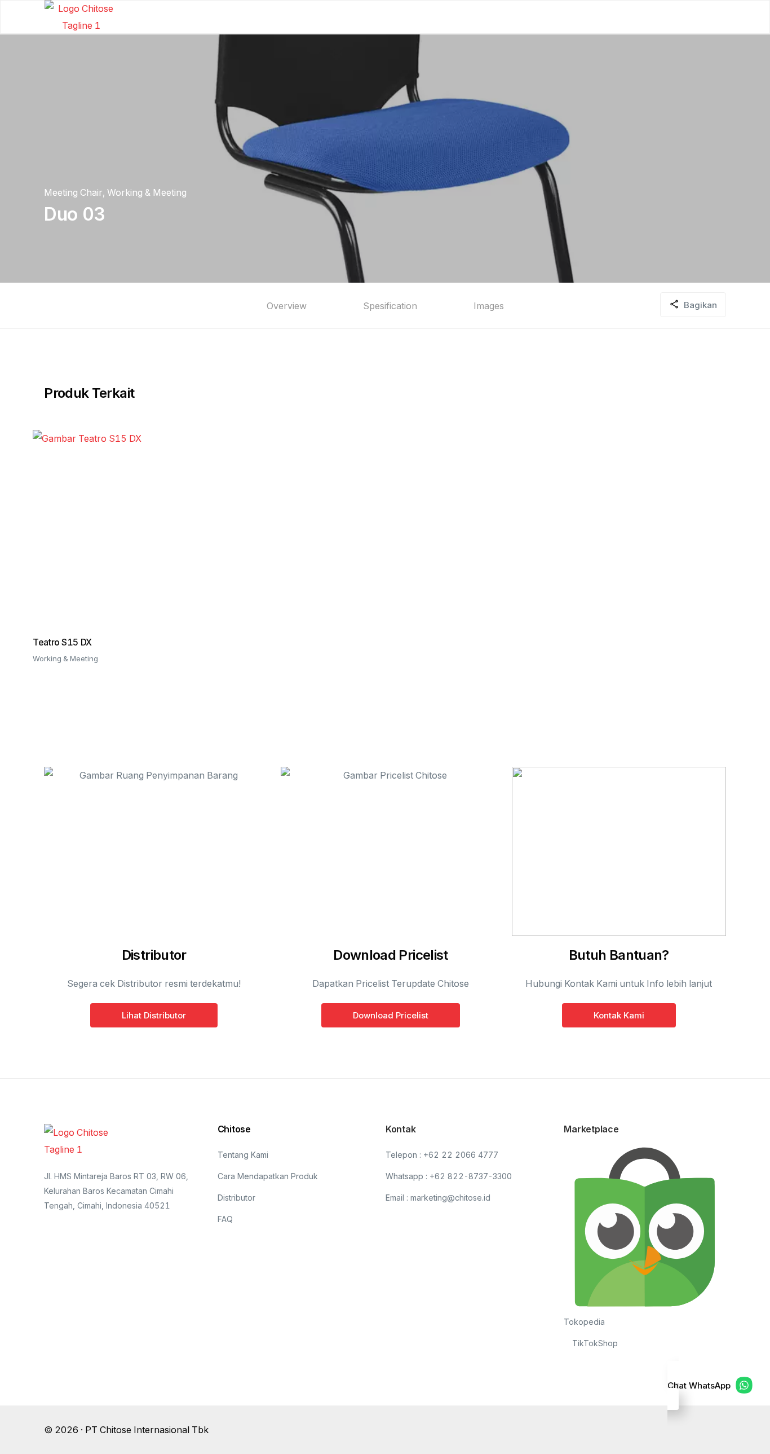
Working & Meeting (147, 192)
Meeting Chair (73, 192)
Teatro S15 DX (62, 642)
